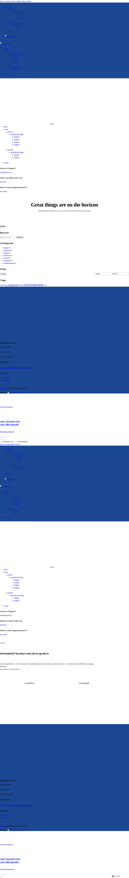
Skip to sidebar (16, 1)
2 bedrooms (13, 285)
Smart (6, 258)
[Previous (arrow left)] (0, 439)
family (27, 284)
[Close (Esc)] (6, 874)
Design (6, 248)
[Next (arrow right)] (2, 439)
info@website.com (6, 172)
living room (37, 284)
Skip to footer (26, 1)
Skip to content (5, 1)
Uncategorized (9, 263)
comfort (21, 285)
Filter (3, 274)
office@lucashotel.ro (7, 432)
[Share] (4, 874)
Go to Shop (3, 191)
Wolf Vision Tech (17, 393)
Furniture (7, 250)
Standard (7, 261)
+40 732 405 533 (8, 368)
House (6, 253)
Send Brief (3, 182)
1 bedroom (3, 285)
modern (45, 285)
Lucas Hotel (4, 388)
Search (20, 237)
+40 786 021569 (23, 368)
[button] (1, 46)
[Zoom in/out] (0, 874)
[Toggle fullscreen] (2, 874)
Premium (7, 255)
